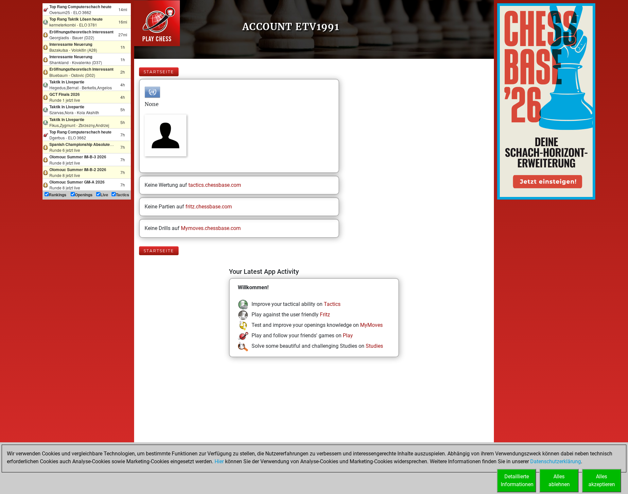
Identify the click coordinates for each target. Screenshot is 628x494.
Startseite (159, 71)
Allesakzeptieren (601, 480)
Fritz (325, 314)
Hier (219, 461)
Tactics (332, 304)
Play (348, 335)
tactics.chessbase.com (214, 185)
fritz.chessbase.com (208, 206)
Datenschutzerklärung (555, 461)
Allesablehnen (559, 480)
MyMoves (371, 325)
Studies (374, 346)
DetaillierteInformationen (517, 480)
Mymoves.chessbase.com (211, 228)
